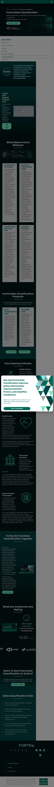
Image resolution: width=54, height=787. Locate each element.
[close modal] (51, 377)
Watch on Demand (17, 408)
